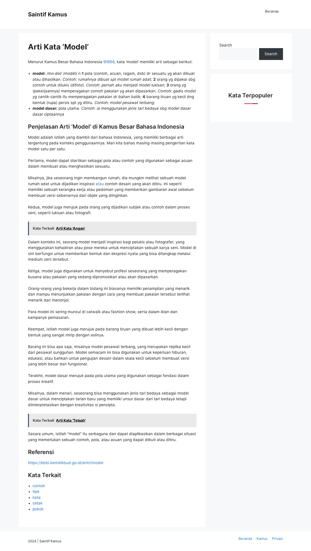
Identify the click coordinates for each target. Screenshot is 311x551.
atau (100, 184)
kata (37, 497)
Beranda (271, 11)
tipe (36, 491)
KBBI (109, 62)
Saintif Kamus (47, 14)
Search (225, 45)
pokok (38, 509)
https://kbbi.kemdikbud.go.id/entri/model (65, 462)
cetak (38, 503)
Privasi (277, 538)
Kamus (262, 538)
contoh (39, 485)
